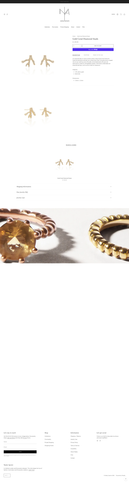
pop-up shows (11, 438)
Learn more (31, 470)
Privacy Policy (27, 455)
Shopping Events (49, 445)
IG (104, 436)
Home (74, 36)
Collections (48, 436)
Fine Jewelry (48, 439)
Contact (73, 458)
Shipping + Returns (76, 436)
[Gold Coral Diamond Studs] (64, 162)
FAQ (72, 455)
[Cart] (124, 14)
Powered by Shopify (120, 475)
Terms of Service (75, 445)
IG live (25, 438)
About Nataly (74, 452)
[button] (121, 14)
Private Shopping (49, 442)
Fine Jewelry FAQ (22, 192)
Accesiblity (73, 449)
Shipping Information (24, 186)
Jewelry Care (21, 198)
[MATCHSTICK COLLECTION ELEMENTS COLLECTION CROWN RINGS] (64, 235)
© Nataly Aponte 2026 (109, 475)
